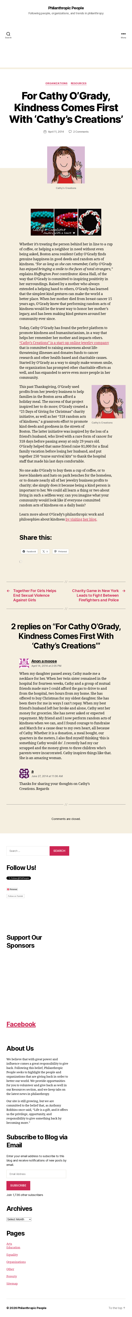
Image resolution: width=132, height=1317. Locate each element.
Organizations (56, 83)
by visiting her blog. (81, 519)
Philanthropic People (66, 8)
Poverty (11, 1276)
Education (13, 1247)
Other (10, 1269)
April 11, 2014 (56, 131)
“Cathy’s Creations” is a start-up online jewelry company (64, 343)
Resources (79, 83)
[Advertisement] (66, 45)
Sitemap (12, 1284)
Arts (9, 1243)
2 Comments (80, 131)
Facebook (21, 1024)
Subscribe (18, 1185)
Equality (12, 1255)
